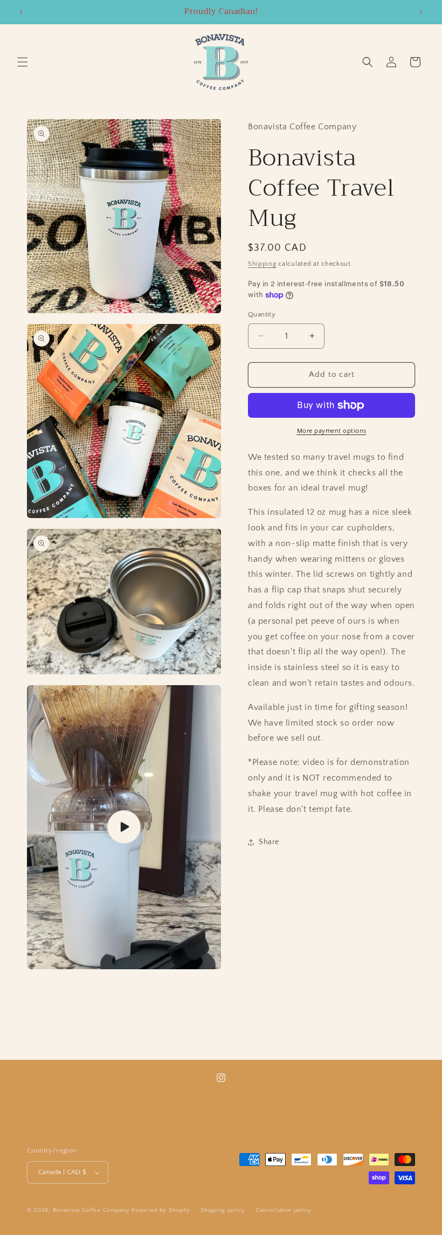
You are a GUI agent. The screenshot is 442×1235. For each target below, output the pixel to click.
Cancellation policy (284, 1210)
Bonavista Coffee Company (91, 1210)
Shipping (262, 263)
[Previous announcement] (21, 12)
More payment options (332, 430)
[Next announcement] (421, 12)
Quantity (261, 314)
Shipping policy (223, 1210)
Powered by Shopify (161, 1210)
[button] (22, 62)
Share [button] (269, 842)
